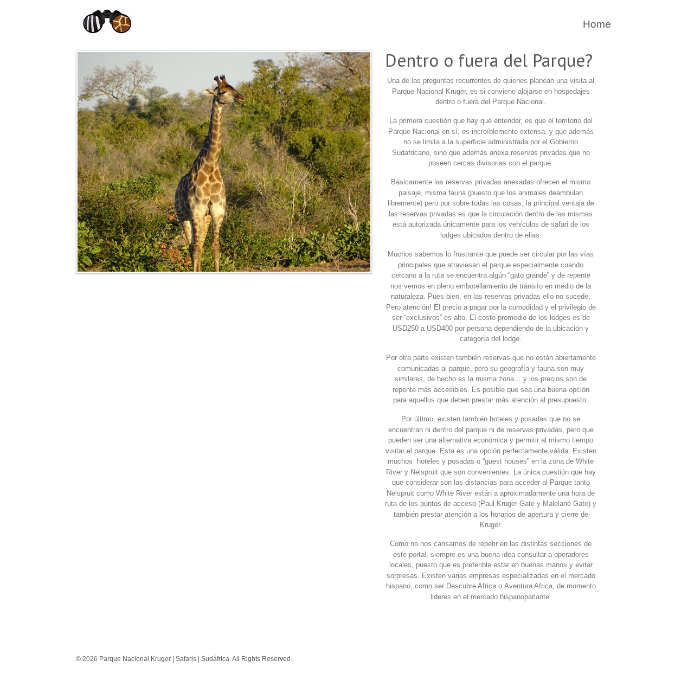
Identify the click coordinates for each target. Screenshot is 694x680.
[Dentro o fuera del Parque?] (224, 276)
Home (597, 24)
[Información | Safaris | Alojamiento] (108, 37)
